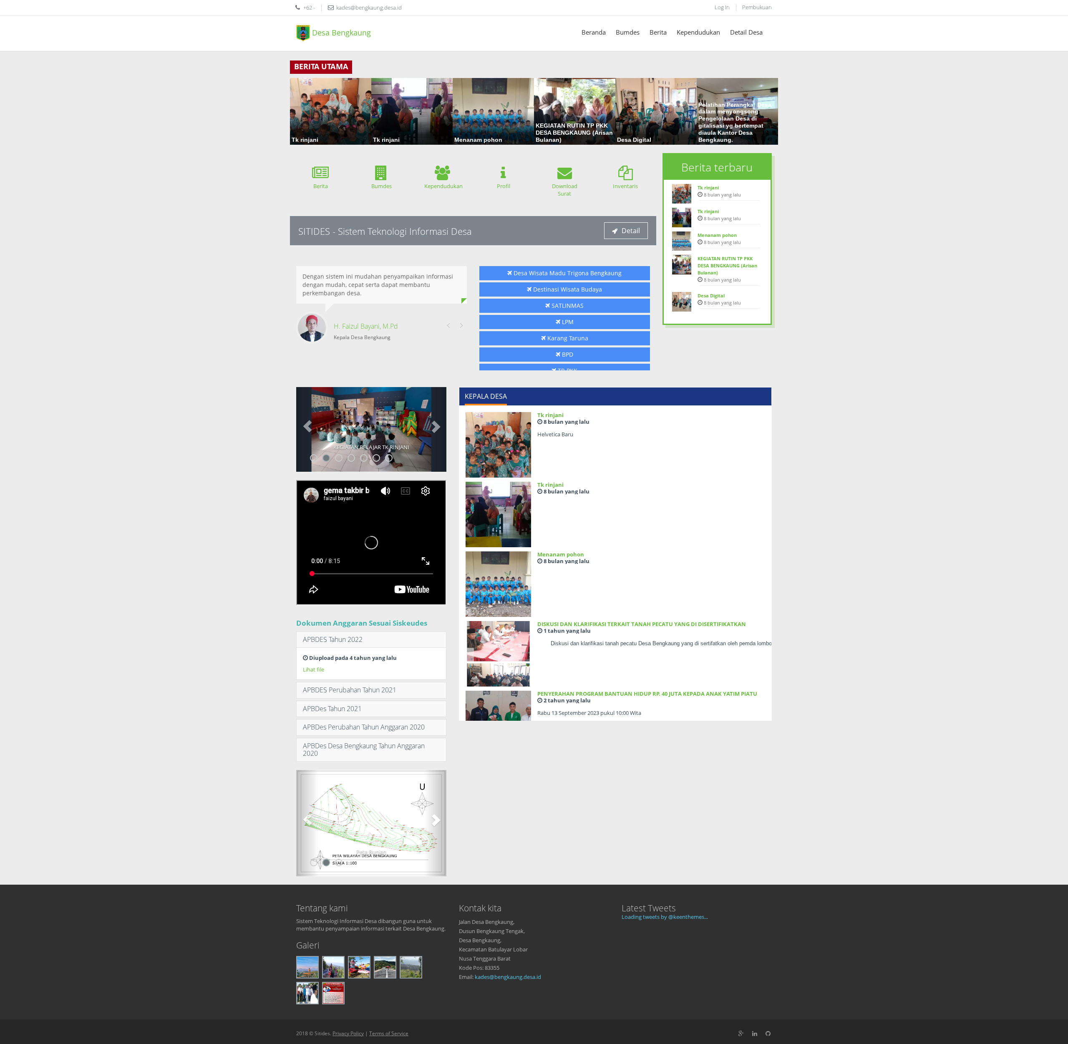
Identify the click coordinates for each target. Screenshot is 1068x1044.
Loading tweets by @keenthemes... (665, 917)
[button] (307, 429)
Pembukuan (757, 7)
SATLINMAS (567, 305)
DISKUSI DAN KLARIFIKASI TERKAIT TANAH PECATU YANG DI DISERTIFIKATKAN (641, 624)
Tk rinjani (550, 415)
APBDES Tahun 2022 (333, 639)
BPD (566, 354)
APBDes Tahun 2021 (332, 708)
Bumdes (628, 32)
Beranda (594, 32)
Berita (658, 32)
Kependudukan (698, 32)
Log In (722, 7)
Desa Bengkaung (340, 32)
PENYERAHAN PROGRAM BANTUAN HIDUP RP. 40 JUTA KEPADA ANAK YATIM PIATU (647, 693)
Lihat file (313, 669)
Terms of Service (388, 1033)
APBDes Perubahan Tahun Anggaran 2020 (364, 727)
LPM (567, 322)
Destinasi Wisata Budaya (566, 289)
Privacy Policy (348, 1033)
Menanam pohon (560, 554)
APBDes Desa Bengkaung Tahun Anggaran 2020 (364, 749)
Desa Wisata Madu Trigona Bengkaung (567, 273)
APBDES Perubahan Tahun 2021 (349, 689)
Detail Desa (746, 32)
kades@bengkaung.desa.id (508, 977)
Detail (631, 230)
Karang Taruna (567, 338)
